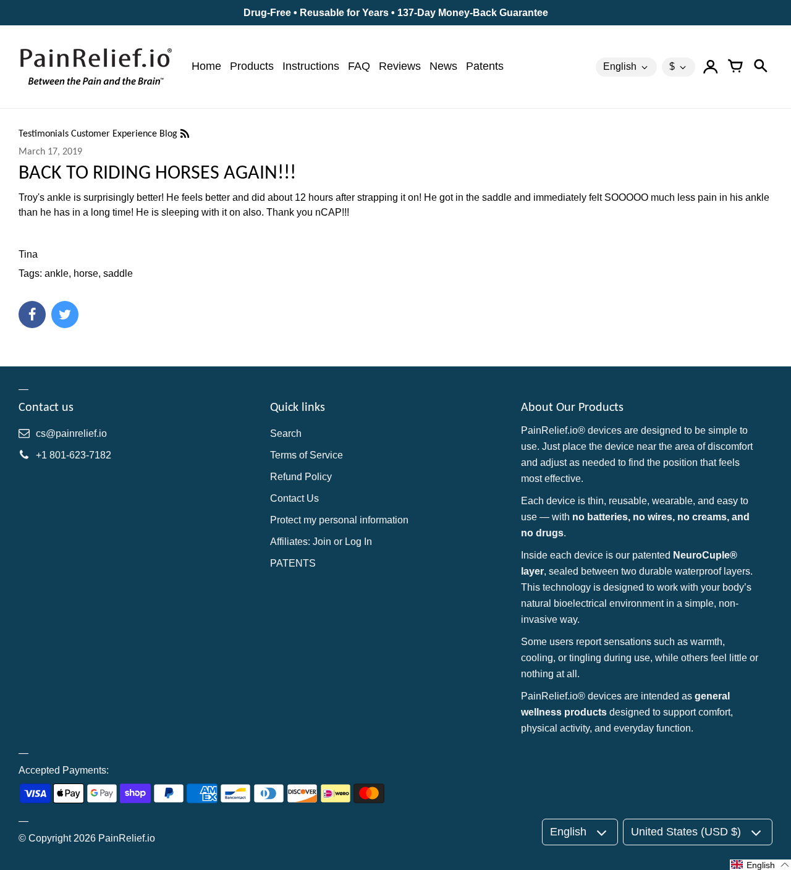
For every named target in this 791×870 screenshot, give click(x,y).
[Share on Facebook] (32, 314)
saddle (118, 273)
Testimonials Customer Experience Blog (99, 133)
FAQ (359, 66)
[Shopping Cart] (735, 66)
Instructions (310, 66)
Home (206, 66)
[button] (760, 864)
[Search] (760, 66)
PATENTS (293, 563)
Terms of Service (306, 455)
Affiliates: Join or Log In (321, 541)
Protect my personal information (339, 520)
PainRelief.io (126, 838)
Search (286, 433)
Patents (485, 66)
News (443, 66)
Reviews (400, 66)
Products (252, 66)
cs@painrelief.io (71, 433)
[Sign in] (710, 66)
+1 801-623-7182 (73, 455)
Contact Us (294, 498)
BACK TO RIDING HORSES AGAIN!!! (157, 172)
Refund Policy (301, 476)
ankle (56, 273)
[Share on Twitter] (64, 314)
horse (86, 273)
